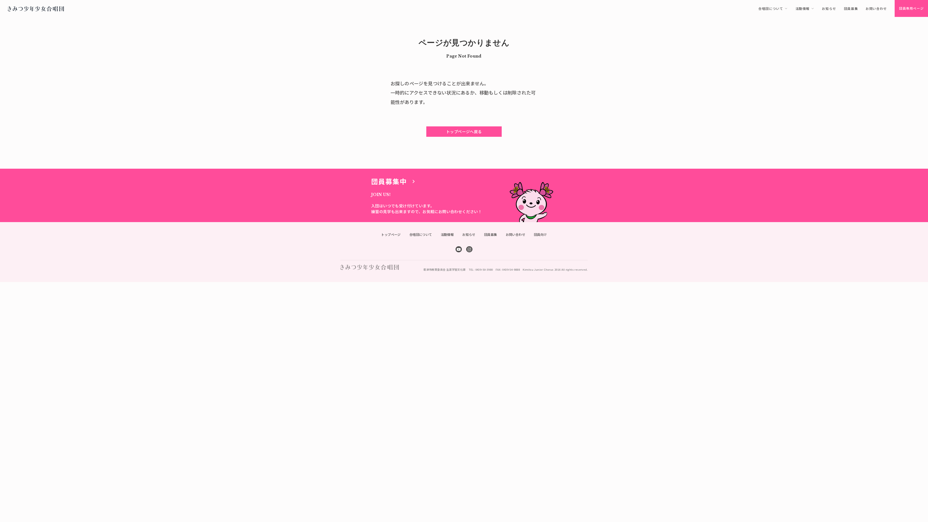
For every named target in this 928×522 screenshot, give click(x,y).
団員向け (540, 234)
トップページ (390, 234)
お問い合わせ (515, 234)
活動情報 (447, 234)
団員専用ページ (911, 8)
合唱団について (420, 234)
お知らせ (468, 234)
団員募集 (490, 234)
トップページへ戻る (464, 131)
